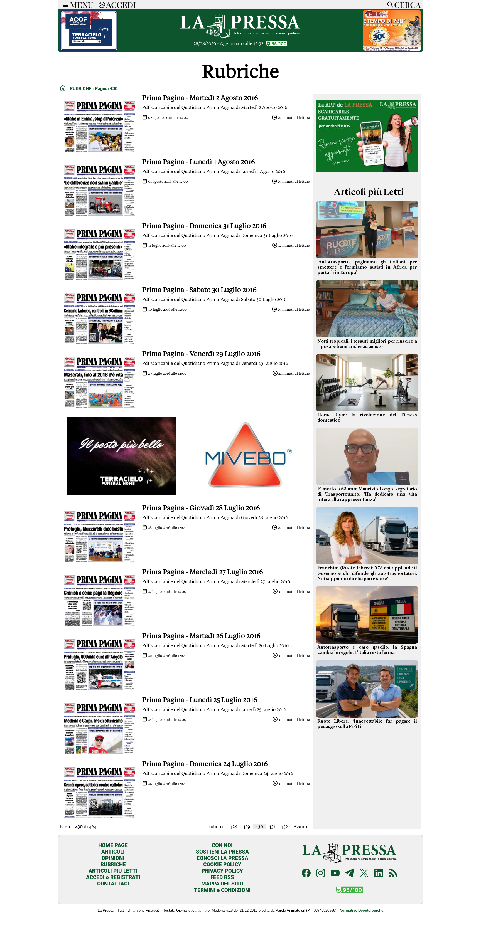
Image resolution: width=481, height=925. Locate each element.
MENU (81, 4)
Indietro (215, 826)
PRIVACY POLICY (222, 871)
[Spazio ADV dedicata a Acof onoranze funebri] (89, 49)
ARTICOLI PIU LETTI (113, 871)
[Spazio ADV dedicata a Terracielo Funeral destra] (121, 493)
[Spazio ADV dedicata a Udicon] (392, 49)
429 (246, 826)
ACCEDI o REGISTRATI (113, 877)
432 (284, 826)
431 (272, 826)
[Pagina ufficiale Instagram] (320, 874)
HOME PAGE (113, 845)
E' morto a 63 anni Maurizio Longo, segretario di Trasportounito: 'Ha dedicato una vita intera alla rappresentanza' (367, 494)
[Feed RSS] (393, 874)
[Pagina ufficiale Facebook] (306, 874)
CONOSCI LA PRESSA (222, 858)
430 (259, 826)
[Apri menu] (64, 4)
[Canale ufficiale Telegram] (349, 874)
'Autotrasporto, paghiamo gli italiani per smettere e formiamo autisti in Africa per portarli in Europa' (367, 267)
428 (233, 826)
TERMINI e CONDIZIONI (222, 890)
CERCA (407, 4)
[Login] (102, 4)
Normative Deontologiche (361, 910)
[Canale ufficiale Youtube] (335, 874)
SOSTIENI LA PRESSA (222, 851)
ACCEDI (121, 4)
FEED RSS (222, 877)
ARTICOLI (113, 851)
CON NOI (222, 845)
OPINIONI (113, 858)
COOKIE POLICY (222, 864)
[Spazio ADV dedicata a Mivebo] (248, 493)
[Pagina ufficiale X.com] (364, 874)
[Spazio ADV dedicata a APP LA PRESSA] (367, 173)
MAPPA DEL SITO (222, 883)
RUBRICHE (113, 864)
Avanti (300, 826)
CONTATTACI (113, 883)
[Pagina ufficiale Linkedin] (378, 874)
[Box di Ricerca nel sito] (389, 4)
